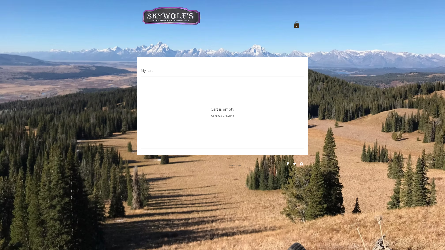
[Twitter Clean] (294, 163)
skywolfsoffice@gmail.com (149, 178)
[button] (296, 24)
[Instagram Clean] (301, 163)
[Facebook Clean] (287, 163)
